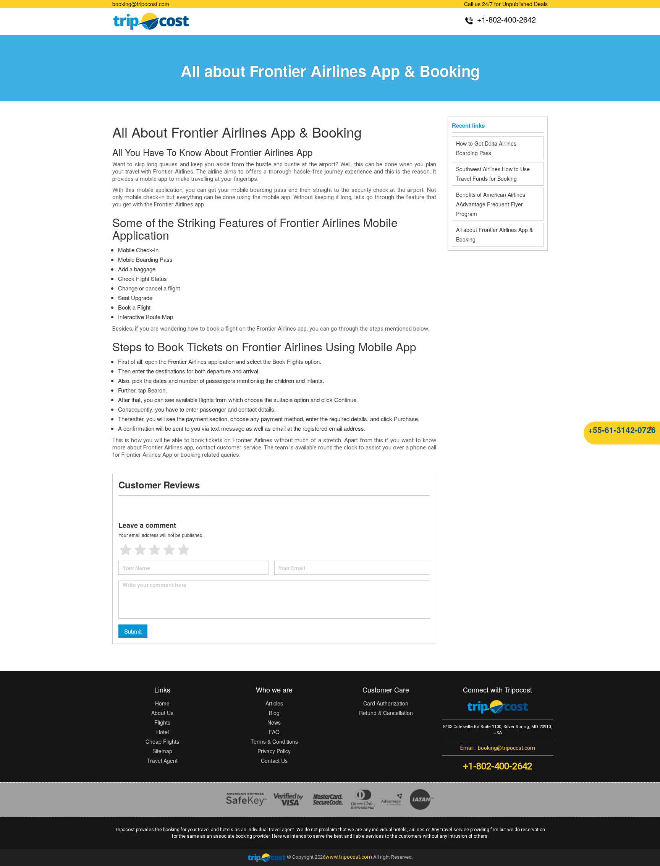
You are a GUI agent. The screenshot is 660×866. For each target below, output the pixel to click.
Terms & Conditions (274, 741)
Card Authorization (385, 703)
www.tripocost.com (348, 857)
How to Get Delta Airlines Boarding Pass (486, 148)
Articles (274, 703)
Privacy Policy (274, 751)
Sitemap (162, 751)
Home (162, 703)
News (274, 722)
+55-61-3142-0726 (622, 429)
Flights (162, 722)
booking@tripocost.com (140, 4)
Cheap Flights (162, 741)
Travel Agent (162, 760)
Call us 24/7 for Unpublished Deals (506, 4)
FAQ (274, 732)
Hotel (162, 732)
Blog (274, 713)
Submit (133, 631)
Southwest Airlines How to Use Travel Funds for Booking (493, 173)
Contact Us (274, 760)
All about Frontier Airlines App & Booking (494, 234)
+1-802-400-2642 (497, 766)
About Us (162, 713)
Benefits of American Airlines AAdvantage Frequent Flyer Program (490, 204)
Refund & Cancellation (386, 713)
